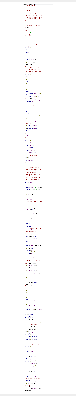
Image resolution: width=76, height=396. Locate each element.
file (35, 4)
